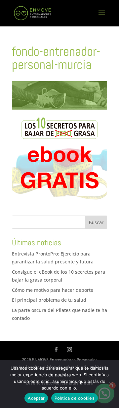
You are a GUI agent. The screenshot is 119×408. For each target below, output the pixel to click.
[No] (110, 384)
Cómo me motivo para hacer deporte (52, 290)
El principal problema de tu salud (49, 300)
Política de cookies (75, 398)
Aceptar (36, 398)
